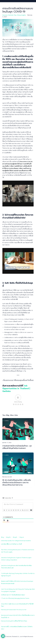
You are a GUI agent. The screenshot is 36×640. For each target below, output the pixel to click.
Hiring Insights (21, 15)
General (4, 15)
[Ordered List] (13, 510)
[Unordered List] (16, 510)
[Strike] (11, 510)
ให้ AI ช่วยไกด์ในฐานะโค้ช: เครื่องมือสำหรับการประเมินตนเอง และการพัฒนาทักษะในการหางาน (16, 482)
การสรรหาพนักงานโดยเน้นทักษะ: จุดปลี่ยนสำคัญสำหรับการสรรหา (17, 447)
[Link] (23, 510)
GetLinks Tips (12, 15)
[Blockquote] (18, 510)
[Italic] (6, 510)
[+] (27, 510)
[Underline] (9, 510)
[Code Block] (20, 510)
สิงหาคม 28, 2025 (7, 477)
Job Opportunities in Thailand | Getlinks (16, 388)
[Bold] (4, 510)
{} (25, 510)
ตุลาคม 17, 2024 (6, 442)
